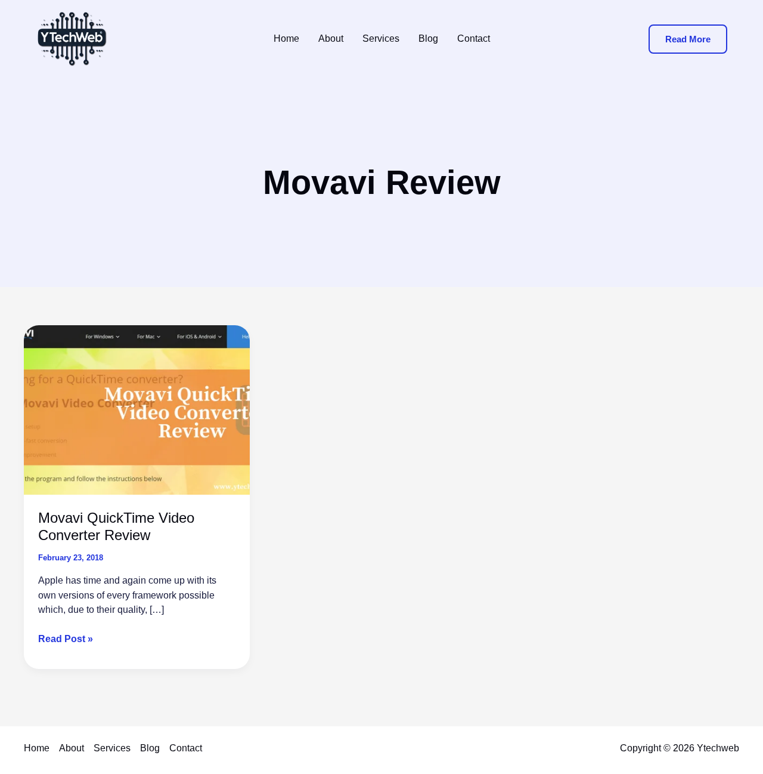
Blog (150, 748)
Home (36, 748)
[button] (688, 39)
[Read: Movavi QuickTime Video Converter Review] (137, 409)
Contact (185, 748)
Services (112, 748)
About (71, 748)
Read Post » (65, 640)
